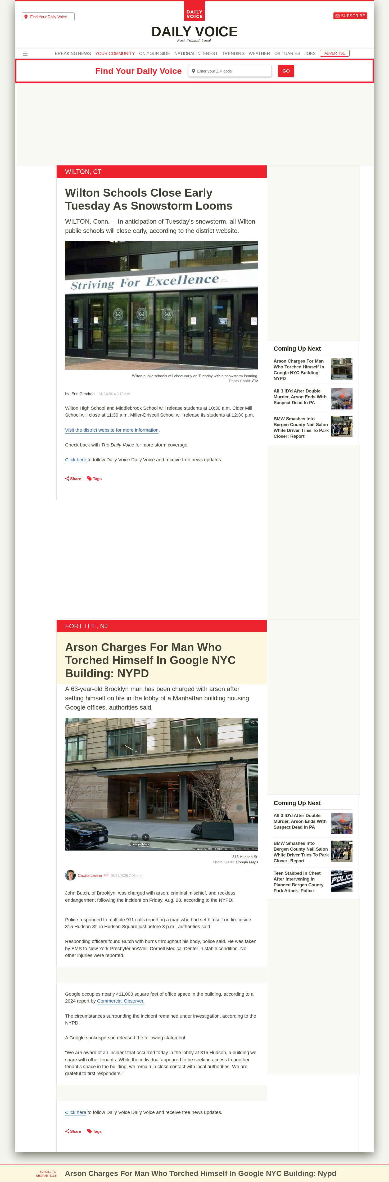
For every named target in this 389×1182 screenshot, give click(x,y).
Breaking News (73, 54)
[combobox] (48, 16)
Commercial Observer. (120, 1001)
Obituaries (287, 54)
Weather (259, 54)
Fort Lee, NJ (86, 626)
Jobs (310, 54)
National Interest (196, 54)
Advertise (334, 53)
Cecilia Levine (90, 875)
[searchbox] (52, 17)
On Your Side (154, 54)
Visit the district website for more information (112, 430)
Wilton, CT (83, 171)
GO (286, 71)
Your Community (115, 54)
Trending (233, 54)
